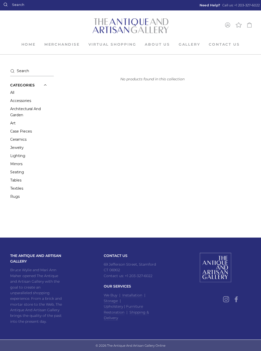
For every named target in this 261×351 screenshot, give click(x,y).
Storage (111, 300)
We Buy (110, 295)
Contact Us (224, 44)
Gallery (189, 44)
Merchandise (62, 44)
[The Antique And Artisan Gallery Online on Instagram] (226, 299)
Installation (131, 295)
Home (28, 44)
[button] (22, 85)
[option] (229, 5)
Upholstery (113, 306)
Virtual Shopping (112, 44)
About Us (157, 44)
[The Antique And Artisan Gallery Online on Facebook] (236, 299)
